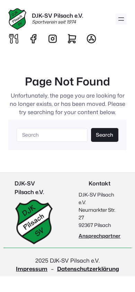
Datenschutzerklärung (88, 269)
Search (104, 134)
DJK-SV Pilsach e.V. (57, 15)
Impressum (31, 269)
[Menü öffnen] (121, 19)
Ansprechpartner (99, 235)
